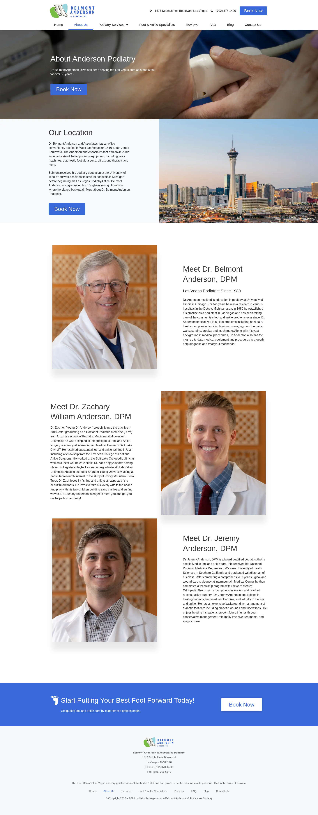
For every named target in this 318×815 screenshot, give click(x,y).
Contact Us (253, 25)
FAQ (212, 25)
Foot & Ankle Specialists (157, 25)
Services (126, 791)
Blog (230, 25)
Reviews (192, 25)
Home (58, 25)
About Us (81, 25)
